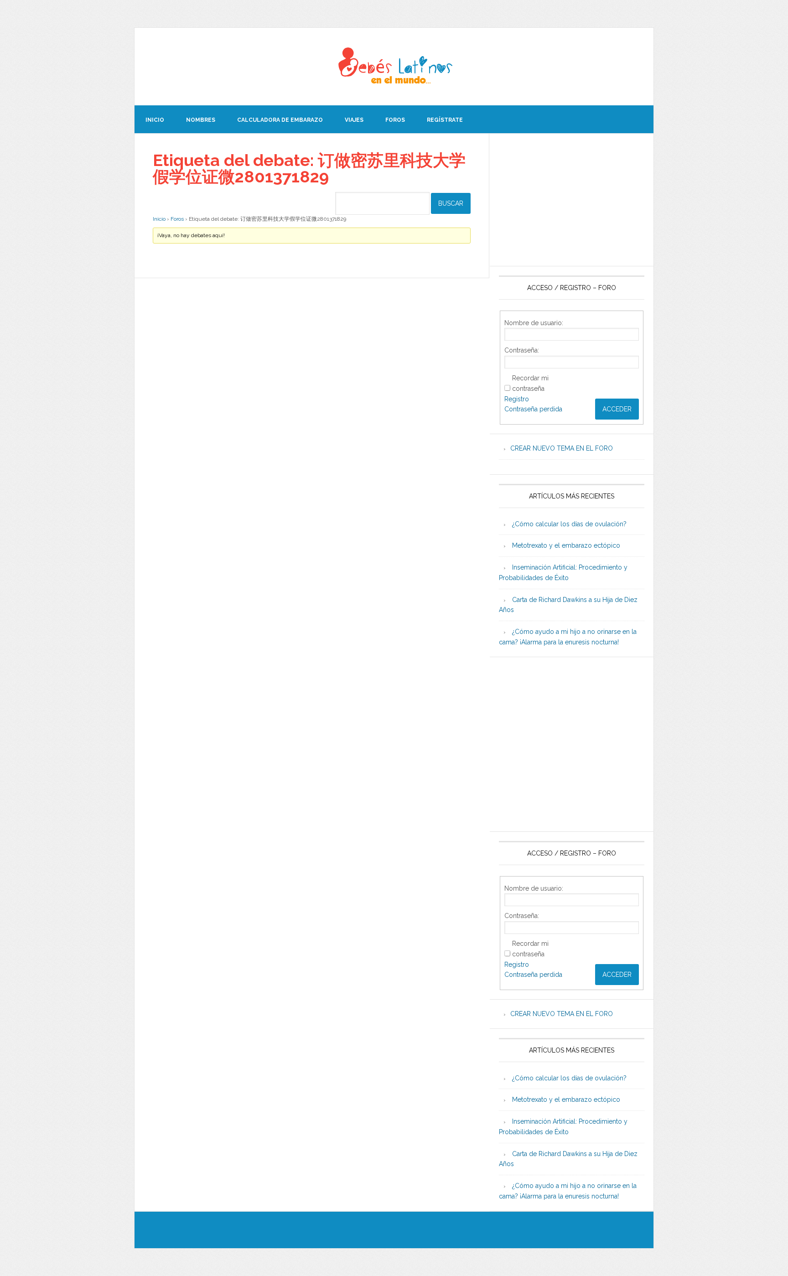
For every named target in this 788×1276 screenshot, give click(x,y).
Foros (177, 219)
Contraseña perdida (533, 409)
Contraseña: (521, 350)
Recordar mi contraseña (530, 383)
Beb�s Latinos (394, 66)
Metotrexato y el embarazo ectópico (566, 545)
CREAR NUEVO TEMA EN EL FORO (561, 448)
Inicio (159, 219)
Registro (516, 399)
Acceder (617, 409)
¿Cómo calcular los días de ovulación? (569, 524)
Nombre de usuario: (533, 323)
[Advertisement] (571, 200)
